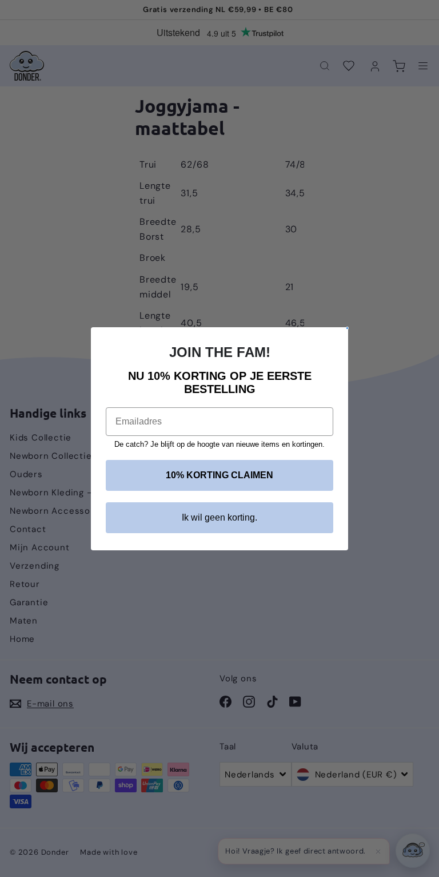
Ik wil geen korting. (219, 517)
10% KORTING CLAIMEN (219, 475)
